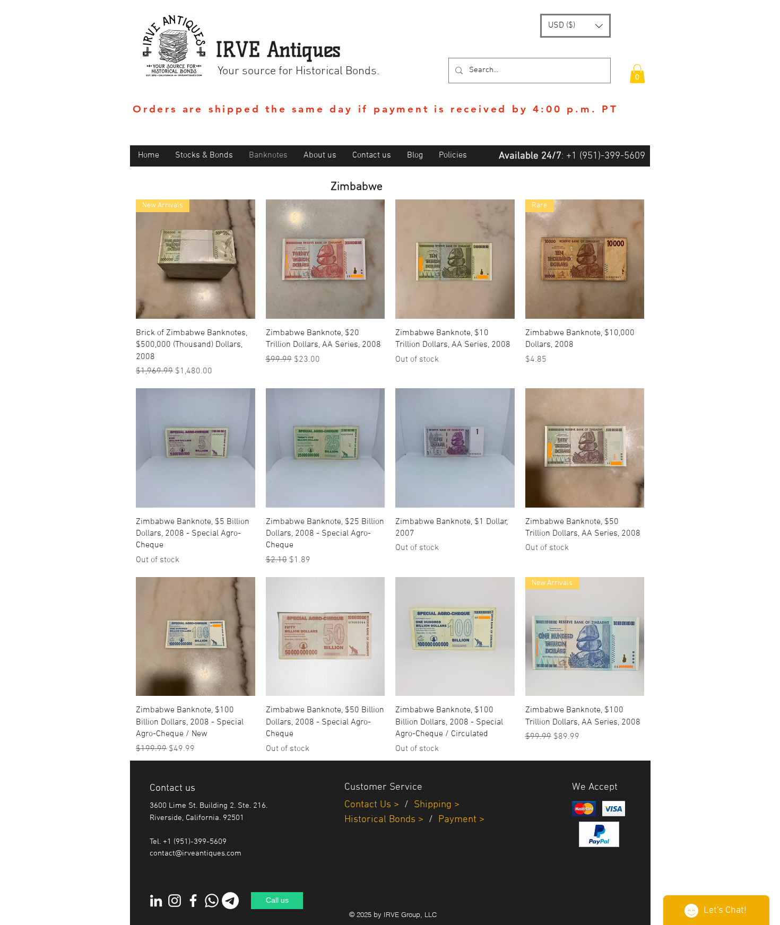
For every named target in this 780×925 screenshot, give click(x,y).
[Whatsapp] (211, 900)
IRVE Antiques (278, 50)
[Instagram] (174, 900)
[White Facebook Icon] (193, 900)
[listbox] (575, 26)
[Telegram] (230, 900)
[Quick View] (325, 259)
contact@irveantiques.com (195, 853)
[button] (575, 26)
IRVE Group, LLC (410, 914)
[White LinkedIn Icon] (156, 900)
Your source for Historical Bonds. (298, 71)
